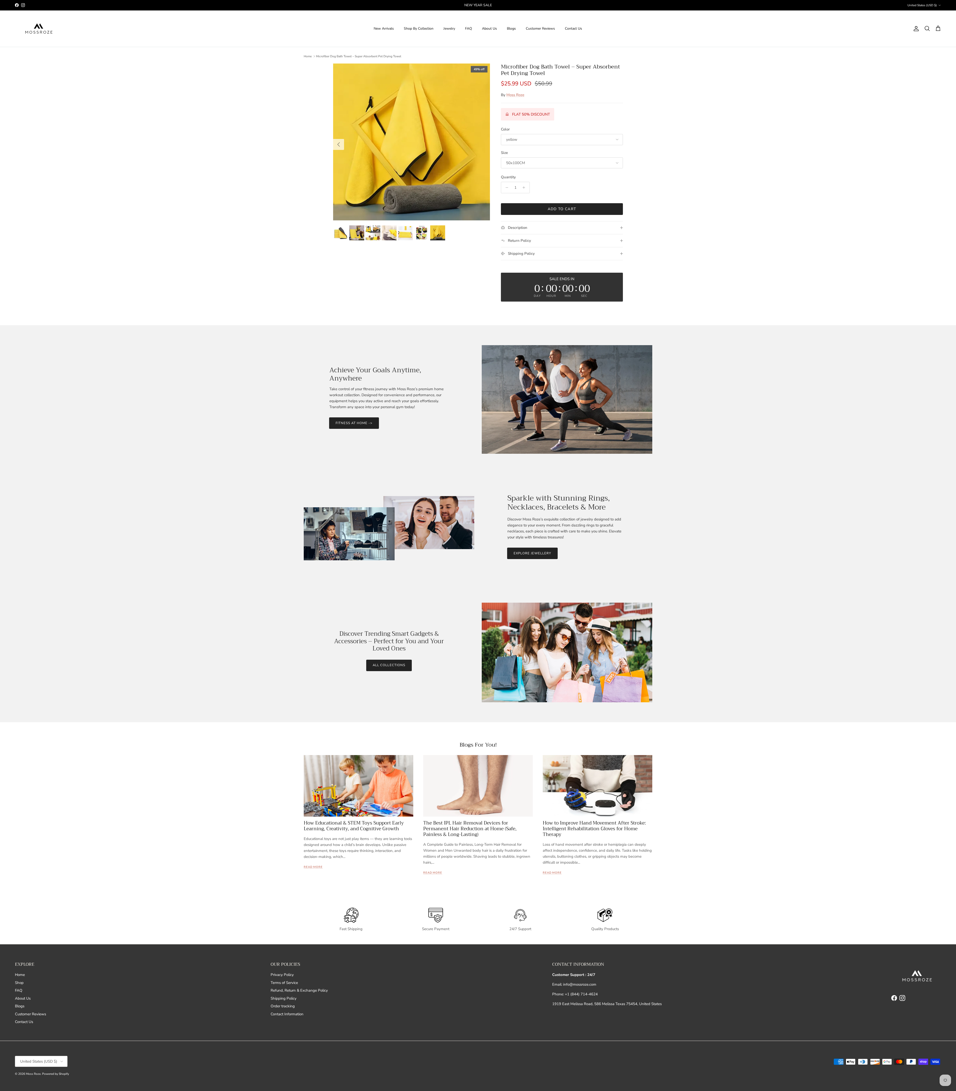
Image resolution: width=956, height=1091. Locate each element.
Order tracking (283, 1006)
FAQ (468, 28)
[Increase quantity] (525, 187)
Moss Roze (515, 94)
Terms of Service (284, 982)
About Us (489, 28)
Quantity (508, 177)
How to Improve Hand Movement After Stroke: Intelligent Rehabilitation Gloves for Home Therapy (594, 828)
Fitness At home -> (354, 423)
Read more (313, 867)
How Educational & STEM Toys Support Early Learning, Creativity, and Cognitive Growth (354, 826)
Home (308, 56)
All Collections (389, 665)
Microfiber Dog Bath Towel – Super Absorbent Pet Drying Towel (358, 56)
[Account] (915, 29)
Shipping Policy (284, 998)
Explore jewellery (532, 553)
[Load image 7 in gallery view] (411, 142)
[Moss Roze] (38, 28)
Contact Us (573, 28)
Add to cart (562, 208)
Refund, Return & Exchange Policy (299, 990)
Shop (19, 982)
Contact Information (287, 1014)
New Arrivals (384, 28)
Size (504, 152)
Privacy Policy (282, 974)
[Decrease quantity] (505, 187)
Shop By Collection (418, 28)
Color (505, 129)
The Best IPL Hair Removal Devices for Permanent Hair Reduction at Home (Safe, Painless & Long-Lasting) (470, 828)
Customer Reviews (540, 28)
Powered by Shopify (55, 1074)
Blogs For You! (478, 745)
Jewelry (449, 28)
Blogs (511, 28)
